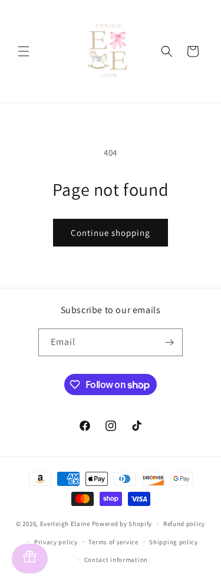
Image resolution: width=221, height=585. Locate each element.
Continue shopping (110, 232)
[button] (24, 51)
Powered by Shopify (122, 524)
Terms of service (113, 542)
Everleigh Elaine (65, 524)
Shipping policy (173, 542)
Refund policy (184, 524)
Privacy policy (56, 542)
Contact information (116, 560)
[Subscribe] (169, 342)
